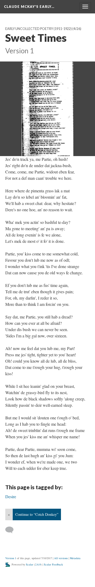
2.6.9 (38, 564)
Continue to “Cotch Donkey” (36, 514)
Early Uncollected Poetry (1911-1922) (38, 29)
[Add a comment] (11, 530)
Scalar (29, 564)
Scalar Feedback (53, 564)
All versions (61, 558)
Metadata (75, 558)
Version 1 (10, 558)
